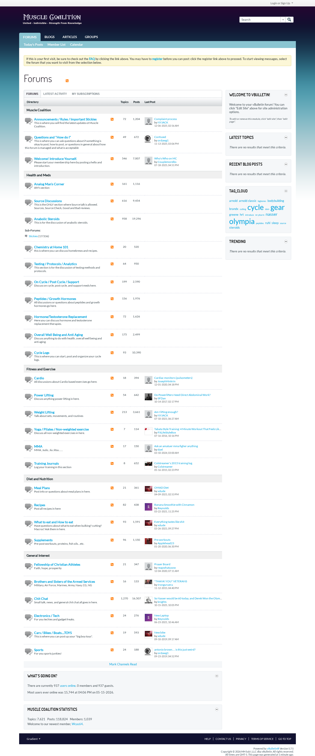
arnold (233, 201)
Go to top (284, 738)
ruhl (267, 223)
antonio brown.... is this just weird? (175, 649)
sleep (275, 223)
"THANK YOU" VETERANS (170, 581)
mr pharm (259, 215)
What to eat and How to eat (53, 522)
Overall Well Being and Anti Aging (58, 335)
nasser (271, 214)
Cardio (39, 378)
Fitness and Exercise (41, 369)
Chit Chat (41, 599)
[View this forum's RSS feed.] (112, 119)
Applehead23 (166, 543)
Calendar (76, 44)
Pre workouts (162, 539)
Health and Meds (39, 175)
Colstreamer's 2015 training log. (173, 463)
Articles (69, 37)
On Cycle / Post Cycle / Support (56, 282)
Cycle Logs (41, 353)
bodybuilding (275, 201)
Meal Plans (42, 488)
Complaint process (165, 119)
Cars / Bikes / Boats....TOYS (53, 633)
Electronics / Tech (46, 616)
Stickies (33, 236)
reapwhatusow (167, 567)
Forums (30, 37)
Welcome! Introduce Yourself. (55, 159)
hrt (242, 214)
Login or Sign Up (280, 3)
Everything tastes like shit (169, 521)
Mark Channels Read (123, 664)
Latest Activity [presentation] (55, 94)
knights (162, 602)
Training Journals (46, 463)
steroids (234, 227)
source (283, 223)
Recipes (39, 505)
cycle (255, 207)
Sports (38, 650)
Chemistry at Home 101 (51, 247)
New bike (159, 632)
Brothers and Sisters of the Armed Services (64, 581)
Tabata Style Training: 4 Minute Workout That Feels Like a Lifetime (193, 429)
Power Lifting (43, 395)
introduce (249, 215)
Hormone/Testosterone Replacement (60, 317)
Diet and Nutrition (40, 479)
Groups (91, 37)
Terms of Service (262, 738)
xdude (161, 491)
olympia (242, 221)
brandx (233, 209)
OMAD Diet (161, 487)
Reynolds (163, 508)
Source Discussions (48, 201)
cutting (243, 209)
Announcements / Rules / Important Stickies (65, 119)
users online (68, 685)
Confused (160, 137)
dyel (160, 449)
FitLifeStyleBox (167, 432)
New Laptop (161, 615)
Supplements (43, 540)
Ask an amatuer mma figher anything (176, 446)
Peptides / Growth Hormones (55, 299)
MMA (38, 446)
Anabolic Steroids (46, 219)
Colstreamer (165, 466)
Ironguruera (165, 584)
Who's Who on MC (165, 158)
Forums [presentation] (32, 94)
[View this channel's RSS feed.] (67, 78)
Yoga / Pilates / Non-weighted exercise (61, 429)
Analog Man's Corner (49, 184)
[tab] (32, 94)
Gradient (32, 739)
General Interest (38, 555)
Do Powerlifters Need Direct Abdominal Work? (182, 395)
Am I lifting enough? (166, 412)
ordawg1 (163, 140)
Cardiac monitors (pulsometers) (173, 377)
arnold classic (247, 201)
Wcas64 (77, 724)
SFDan (162, 398)
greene (233, 214)
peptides (260, 223)
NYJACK (163, 122)
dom (267, 209)
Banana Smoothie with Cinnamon (174, 504)
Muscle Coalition (39, 110)
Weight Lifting (44, 412)
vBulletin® (273, 748)
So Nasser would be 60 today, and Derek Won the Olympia (189, 598)
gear (277, 207)
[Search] (289, 20)
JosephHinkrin (166, 381)
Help (208, 738)
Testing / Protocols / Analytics (55, 264)
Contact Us (223, 738)
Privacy (241, 738)
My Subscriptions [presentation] (86, 94)
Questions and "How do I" (52, 137)
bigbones (262, 201)
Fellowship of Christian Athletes (57, 564)
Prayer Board (162, 564)
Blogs (50, 37)
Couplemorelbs (167, 162)
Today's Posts (33, 44)
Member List (56, 44)
